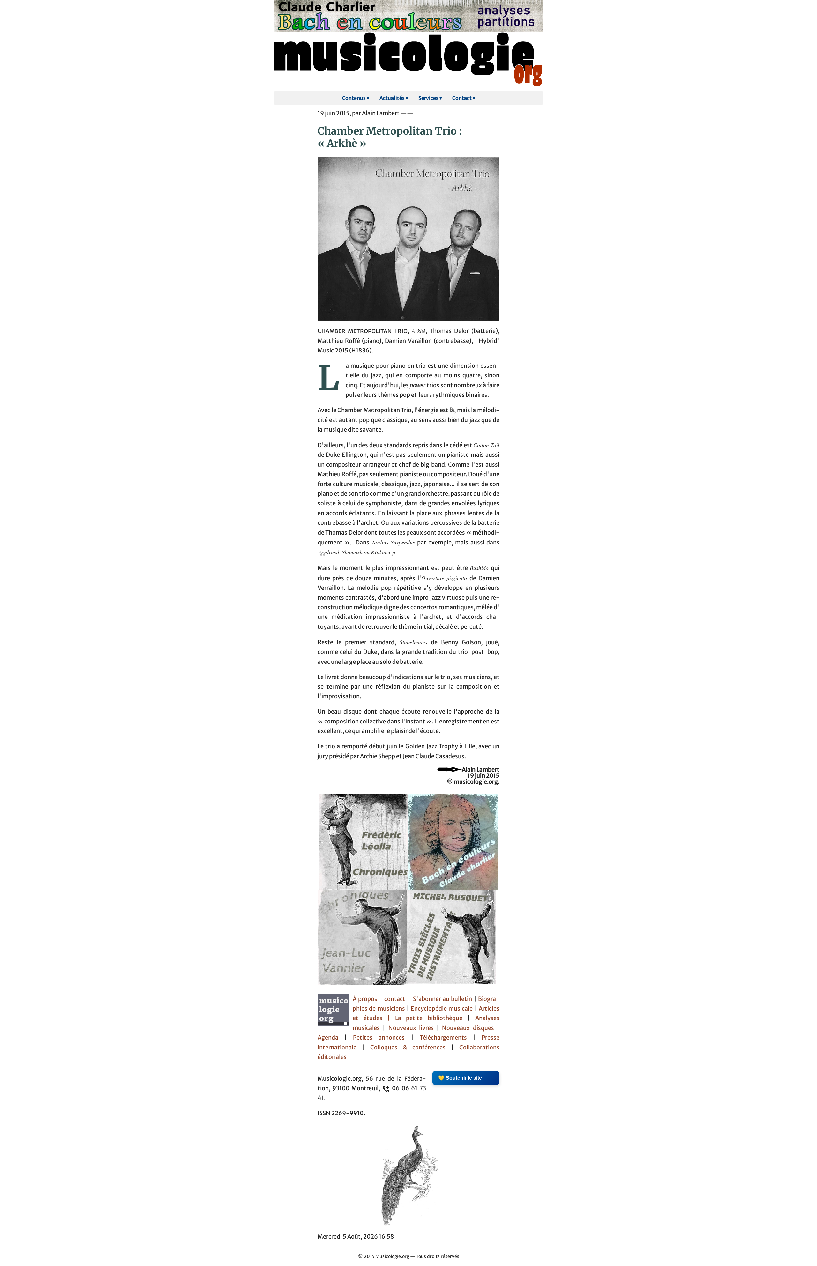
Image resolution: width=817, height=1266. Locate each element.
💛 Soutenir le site (460, 1078)
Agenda (331, 1037)
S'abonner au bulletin (442, 999)
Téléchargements (443, 1037)
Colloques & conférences (405, 1047)
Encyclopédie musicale (442, 1008)
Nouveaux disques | (470, 1028)
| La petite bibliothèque (425, 1018)
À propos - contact (379, 999)
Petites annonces (382, 1037)
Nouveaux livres (412, 1028)
